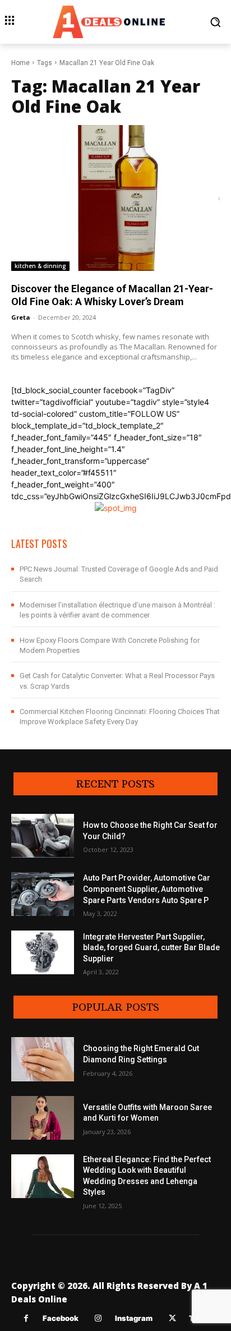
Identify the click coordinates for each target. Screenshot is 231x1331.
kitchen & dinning (40, 266)
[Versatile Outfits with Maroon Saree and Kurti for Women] (42, 1118)
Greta (20, 317)
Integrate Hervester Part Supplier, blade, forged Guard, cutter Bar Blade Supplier (151, 947)
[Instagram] (98, 1318)
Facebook (60, 1318)
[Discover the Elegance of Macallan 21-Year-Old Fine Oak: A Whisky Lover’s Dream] (115, 198)
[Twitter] (172, 1318)
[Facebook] (26, 1318)
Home (20, 63)
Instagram (134, 1318)
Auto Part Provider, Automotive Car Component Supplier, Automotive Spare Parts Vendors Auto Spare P (146, 888)
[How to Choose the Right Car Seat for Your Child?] (42, 836)
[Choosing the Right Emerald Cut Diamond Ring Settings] (42, 1059)
